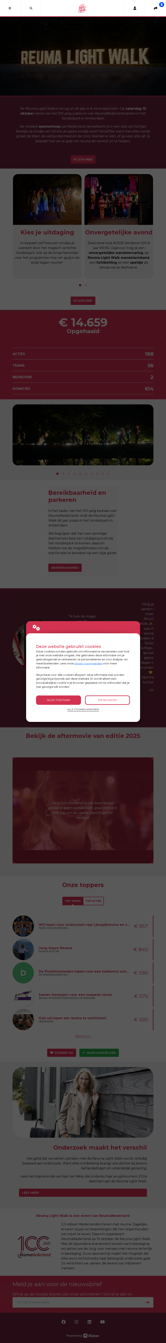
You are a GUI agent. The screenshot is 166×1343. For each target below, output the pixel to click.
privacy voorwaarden (88, 663)
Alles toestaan (58, 700)
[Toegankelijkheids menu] (161, 4)
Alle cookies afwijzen (83, 709)
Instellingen (107, 700)
